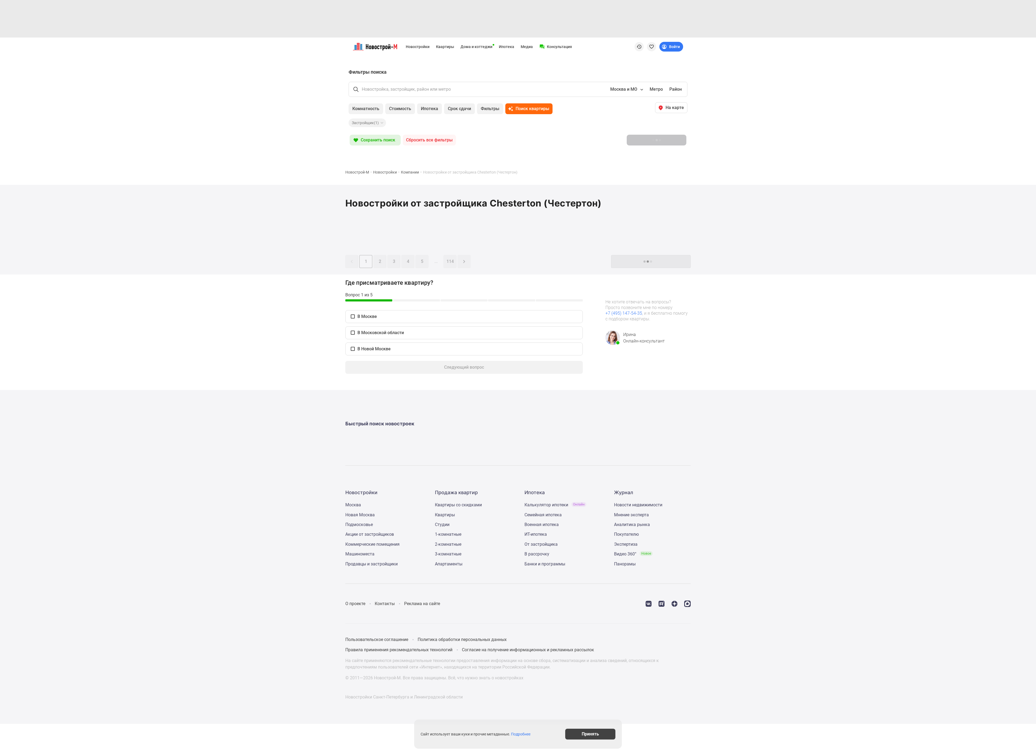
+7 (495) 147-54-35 (623, 313)
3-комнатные (448, 554)
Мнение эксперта (631, 514)
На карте (675, 107)
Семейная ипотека (543, 514)
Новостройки (418, 47)
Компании (410, 172)
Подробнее (520, 734)
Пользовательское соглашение (376, 639)
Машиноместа (359, 554)
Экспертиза (626, 544)
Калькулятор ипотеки (554, 504)
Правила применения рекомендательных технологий (398, 649)
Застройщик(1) (365, 123)
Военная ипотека (541, 524)
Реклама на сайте (422, 603)
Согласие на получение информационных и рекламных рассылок (528, 649)
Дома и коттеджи (476, 47)
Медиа (527, 47)
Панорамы (625, 564)
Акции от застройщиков (369, 534)
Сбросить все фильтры (429, 140)
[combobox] (626, 89)
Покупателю (626, 534)
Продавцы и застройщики (371, 564)
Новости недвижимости (638, 504)
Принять (590, 734)
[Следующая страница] (464, 261)
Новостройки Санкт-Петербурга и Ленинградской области (404, 697)
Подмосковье (359, 524)
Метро (656, 89)
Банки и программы (544, 564)
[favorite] (651, 47)
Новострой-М (357, 172)
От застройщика (541, 544)
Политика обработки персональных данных (462, 639)
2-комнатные (448, 544)
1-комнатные (448, 534)
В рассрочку (536, 554)
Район (675, 89)
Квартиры (445, 47)
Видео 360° (632, 554)
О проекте (355, 603)
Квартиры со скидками (458, 504)
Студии (442, 524)
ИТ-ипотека (535, 534)
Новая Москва (360, 514)
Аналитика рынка (632, 524)
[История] (639, 47)
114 (450, 261)
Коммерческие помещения (372, 544)
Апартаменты (448, 564)
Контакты (385, 603)
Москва (353, 504)
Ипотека (506, 47)
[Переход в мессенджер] (687, 603)
